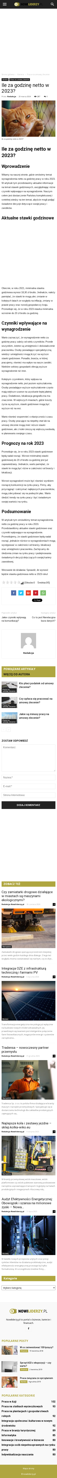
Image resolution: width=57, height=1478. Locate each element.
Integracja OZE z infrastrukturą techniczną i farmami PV (24, 970)
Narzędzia (7, 947)
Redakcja (11, 96)
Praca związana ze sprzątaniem (36, 1378)
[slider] (11, 582)
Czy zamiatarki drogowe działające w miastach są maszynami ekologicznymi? (27, 896)
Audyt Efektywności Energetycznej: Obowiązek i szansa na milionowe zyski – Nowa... (27, 1203)
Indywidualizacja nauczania (17, 1454)
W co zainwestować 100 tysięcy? (36, 1347)
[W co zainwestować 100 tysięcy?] (9, 1350)
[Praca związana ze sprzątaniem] (9, 1382)
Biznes (5, 1019)
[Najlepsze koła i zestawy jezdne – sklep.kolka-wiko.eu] (28, 1155)
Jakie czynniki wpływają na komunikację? (14, 619)
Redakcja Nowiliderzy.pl (13, 904)
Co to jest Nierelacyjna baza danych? (43, 619)
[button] (52, 4)
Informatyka (9, 1435)
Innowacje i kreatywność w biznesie (23, 1440)
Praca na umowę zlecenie (19, 79)
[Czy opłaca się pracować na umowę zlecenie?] (9, 702)
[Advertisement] (28, 41)
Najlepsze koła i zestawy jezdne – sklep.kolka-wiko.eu (26, 1125)
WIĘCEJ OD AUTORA (16, 674)
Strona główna (8, 74)
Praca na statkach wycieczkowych (22, 1406)
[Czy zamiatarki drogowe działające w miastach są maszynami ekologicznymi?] (28, 928)
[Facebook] (28, 1328)
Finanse (24, 1351)
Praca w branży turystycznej (18, 1430)
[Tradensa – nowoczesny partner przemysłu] (28, 1080)
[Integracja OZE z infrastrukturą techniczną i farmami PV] (28, 1001)
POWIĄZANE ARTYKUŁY (19, 669)
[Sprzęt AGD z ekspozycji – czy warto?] (9, 1366)
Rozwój (6, 1253)
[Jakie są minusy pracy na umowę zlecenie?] (9, 717)
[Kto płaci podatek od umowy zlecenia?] (9, 687)
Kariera (5, 79)
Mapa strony (28, 1468)
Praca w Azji (9, 1401)
